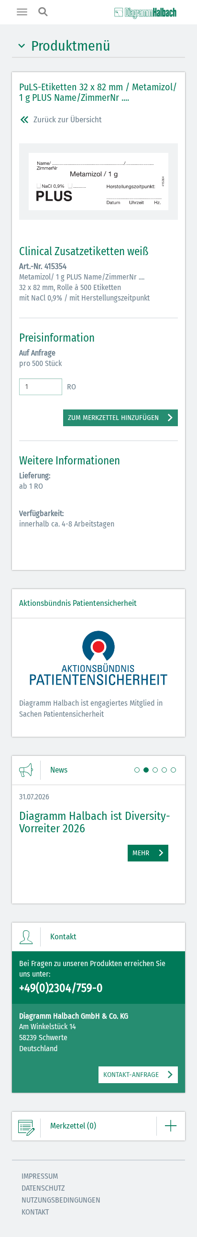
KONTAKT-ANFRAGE (131, 1074)
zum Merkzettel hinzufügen (113, 417)
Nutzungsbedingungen (61, 1200)
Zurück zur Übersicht (67, 120)
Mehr (140, 853)
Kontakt (35, 1211)
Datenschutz (43, 1188)
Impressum (40, 1176)
